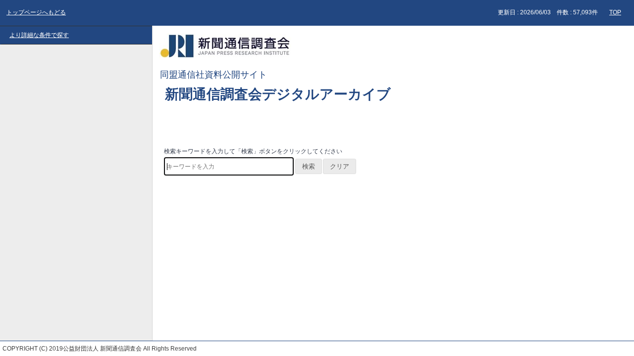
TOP (615, 12)
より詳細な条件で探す (39, 35)
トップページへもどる (36, 12)
